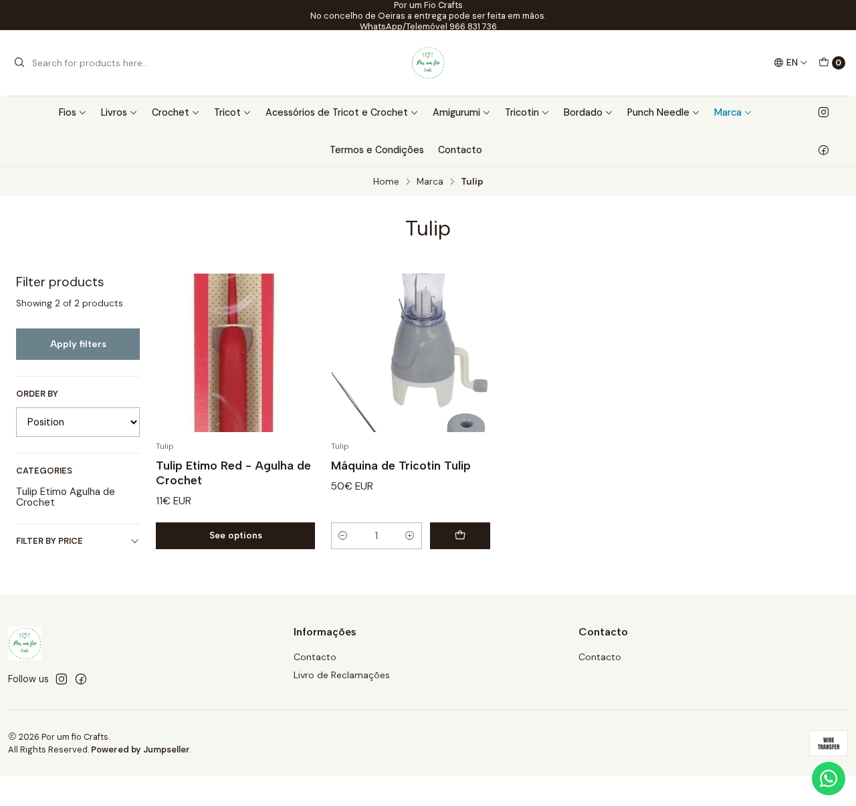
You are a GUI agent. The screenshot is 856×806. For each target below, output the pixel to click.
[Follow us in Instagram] (823, 112)
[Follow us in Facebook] (823, 150)
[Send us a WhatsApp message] (828, 778)
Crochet (170, 112)
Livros (114, 112)
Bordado (583, 112)
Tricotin (522, 112)
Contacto (460, 150)
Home (386, 182)
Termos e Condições (377, 150)
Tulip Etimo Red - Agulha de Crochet (233, 472)
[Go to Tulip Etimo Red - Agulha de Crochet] (235, 353)
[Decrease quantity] (343, 535)
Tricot (227, 112)
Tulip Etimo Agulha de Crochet (65, 497)
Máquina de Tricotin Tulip (401, 465)
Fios (67, 112)
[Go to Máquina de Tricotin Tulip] (410, 353)
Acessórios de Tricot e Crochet (336, 112)
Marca (728, 112)
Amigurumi (456, 112)
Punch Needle (658, 112)
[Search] (19, 62)
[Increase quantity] (410, 535)
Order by (37, 394)
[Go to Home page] (428, 63)
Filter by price (49, 540)
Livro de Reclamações (342, 675)
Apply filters (78, 344)
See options (235, 535)
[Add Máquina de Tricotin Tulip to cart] (460, 535)
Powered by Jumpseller (140, 749)
